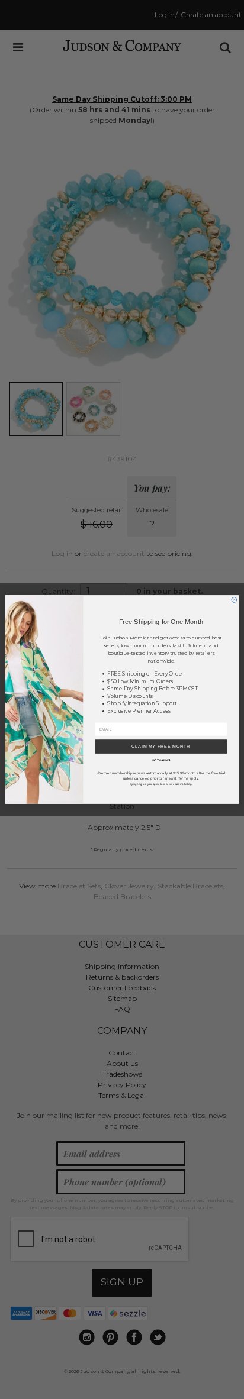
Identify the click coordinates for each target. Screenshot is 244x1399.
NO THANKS (161, 760)
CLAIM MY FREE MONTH (160, 746)
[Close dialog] (234, 600)
